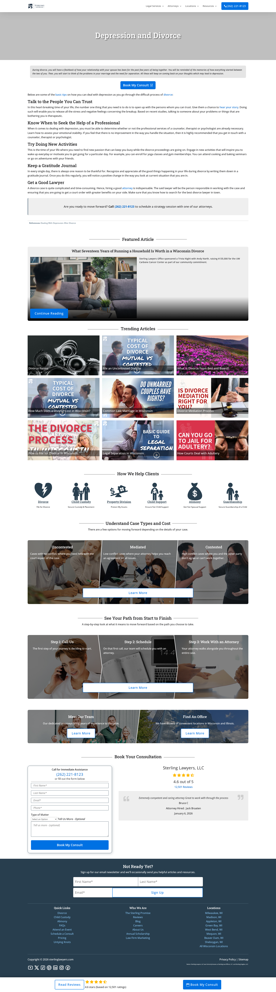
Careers (138, 925)
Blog (138, 921)
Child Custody (81, 502)
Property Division (119, 502)
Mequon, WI (214, 934)
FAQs (62, 925)
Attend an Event (62, 929)
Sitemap (243, 959)
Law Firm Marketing (138, 938)
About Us (138, 929)
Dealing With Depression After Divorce (58, 223)
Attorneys (173, 6)
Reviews (183, 787)
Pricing (62, 938)
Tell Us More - (71, 819)
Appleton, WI (214, 921)
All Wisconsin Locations (214, 946)
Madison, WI (213, 917)
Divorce (43, 502)
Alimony (195, 502)
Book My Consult (136, 85)
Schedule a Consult (62, 934)
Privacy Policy (227, 959)
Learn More (138, 593)
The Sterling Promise (137, 913)
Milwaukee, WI (214, 913)
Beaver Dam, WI (213, 938)
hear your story (229, 107)
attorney (127, 188)
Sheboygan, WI (214, 942)
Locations (190, 6)
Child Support (156, 502)
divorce (168, 94)
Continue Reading (49, 313)
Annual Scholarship (138, 934)
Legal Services (153, 6)
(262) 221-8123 (235, 6)
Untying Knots (62, 942)
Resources (208, 6)
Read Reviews (69, 984)
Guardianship (232, 502)
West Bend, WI (213, 929)
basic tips (61, 94)
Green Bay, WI (213, 925)
